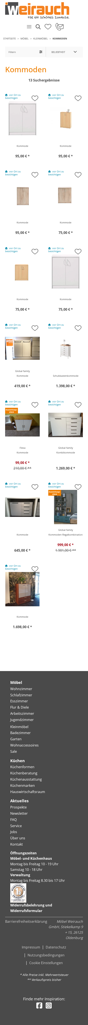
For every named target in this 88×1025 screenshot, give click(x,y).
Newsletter (19, 813)
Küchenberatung (23, 773)
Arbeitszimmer (22, 713)
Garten (16, 739)
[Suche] (37, 26)
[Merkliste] (48, 25)
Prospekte (18, 807)
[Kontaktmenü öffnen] (59, 26)
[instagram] (49, 1005)
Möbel (25, 38)
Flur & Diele (19, 707)
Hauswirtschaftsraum (27, 791)
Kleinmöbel (40, 38)
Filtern (12, 52)
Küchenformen (22, 767)
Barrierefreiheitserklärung (26, 921)
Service (16, 825)
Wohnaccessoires (24, 745)
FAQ (13, 819)
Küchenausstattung (26, 779)
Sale (13, 751)
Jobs (13, 831)
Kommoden (60, 38)
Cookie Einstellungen (46, 963)
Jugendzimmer (22, 719)
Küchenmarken (22, 785)
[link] (42, 10)
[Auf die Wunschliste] (35, 97)
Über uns (17, 838)
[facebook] (39, 1005)
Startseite (9, 38)
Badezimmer (20, 732)
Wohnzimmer (21, 688)
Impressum (31, 947)
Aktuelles (19, 800)
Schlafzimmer (21, 695)
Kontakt (16, 844)
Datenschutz (56, 947)
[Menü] (29, 26)
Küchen (17, 760)
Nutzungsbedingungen (46, 955)
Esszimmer (19, 701)
